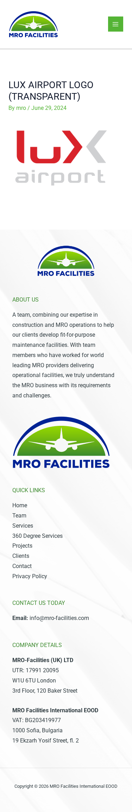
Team (19, 516)
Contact (22, 566)
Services (22, 526)
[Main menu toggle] (115, 24)
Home (19, 505)
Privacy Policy (29, 576)
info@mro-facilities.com (59, 618)
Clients (20, 556)
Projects (22, 546)
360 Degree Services (37, 536)
